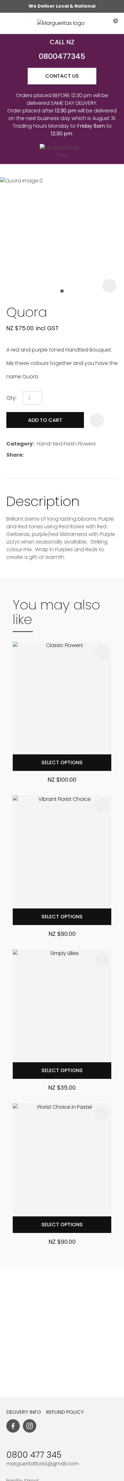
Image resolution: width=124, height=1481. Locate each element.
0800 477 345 (35, 1455)
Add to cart (45, 420)
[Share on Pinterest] (56, 455)
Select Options (62, 762)
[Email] (46, 455)
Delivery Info (25, 1412)
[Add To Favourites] (97, 420)
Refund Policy (65, 1412)
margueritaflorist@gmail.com (42, 1463)
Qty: (11, 398)
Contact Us (62, 76)
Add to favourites (102, 652)
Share (14, 455)
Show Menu (10, 23)
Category (19, 443)
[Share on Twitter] (36, 455)
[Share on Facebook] (27, 455)
